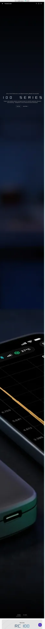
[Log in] (36, 3)
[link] (22, 309)
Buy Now (18, 106)
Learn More (24, 106)
